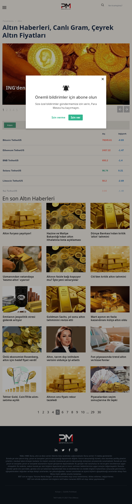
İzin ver (75, 117)
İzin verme (58, 117)
